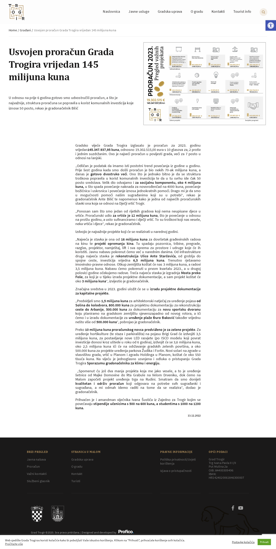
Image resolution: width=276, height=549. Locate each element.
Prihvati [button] (264, 542)
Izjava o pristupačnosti (176, 471)
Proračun (33, 466)
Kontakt (76, 474)
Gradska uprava (82, 459)
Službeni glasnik (38, 481)
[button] (270, 25)
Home (13, 30)
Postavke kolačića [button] (243, 542)
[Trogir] (16, 12)
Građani (25, 30)
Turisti (75, 481)
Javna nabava (36, 459)
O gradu (76, 466)
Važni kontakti (37, 474)
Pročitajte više (14, 544)
